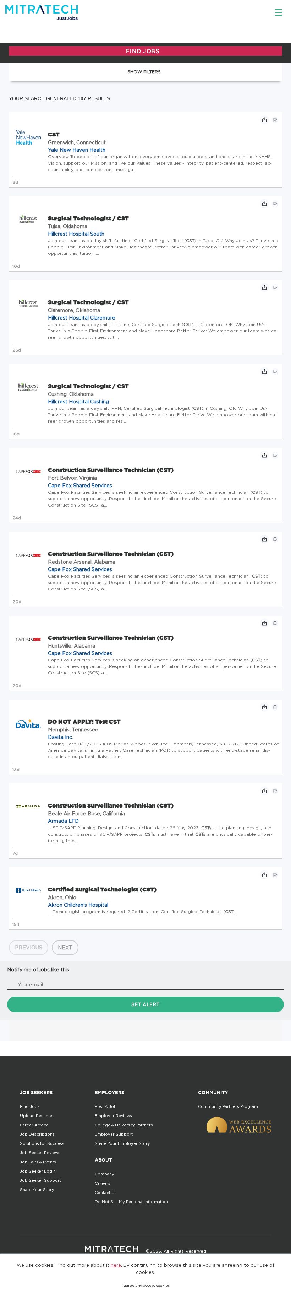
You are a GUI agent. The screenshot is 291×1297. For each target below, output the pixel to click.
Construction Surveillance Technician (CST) (111, 470)
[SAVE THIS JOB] (275, 119)
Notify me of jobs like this (38, 969)
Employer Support (114, 1134)
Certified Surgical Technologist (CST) (102, 889)
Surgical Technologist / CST (88, 218)
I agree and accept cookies (146, 1285)
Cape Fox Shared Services (80, 485)
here (116, 1265)
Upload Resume (36, 1116)
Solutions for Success (42, 1143)
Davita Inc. (60, 737)
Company (104, 1174)
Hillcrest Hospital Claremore (81, 317)
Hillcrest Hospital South (76, 233)
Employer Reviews (113, 1116)
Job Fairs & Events (38, 1162)
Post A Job (106, 1106)
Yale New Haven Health (76, 149)
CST (54, 134)
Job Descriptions (37, 1134)
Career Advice (34, 1125)
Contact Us (106, 1192)
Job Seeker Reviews (40, 1153)
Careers (102, 1183)
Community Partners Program (228, 1106)
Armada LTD (63, 821)
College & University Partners (124, 1125)
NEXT (65, 947)
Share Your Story (37, 1190)
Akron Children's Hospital (78, 904)
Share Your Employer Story (122, 1143)
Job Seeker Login (38, 1171)
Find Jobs (30, 1106)
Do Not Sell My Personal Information (131, 1202)
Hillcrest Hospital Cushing (78, 401)
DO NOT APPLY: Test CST (84, 721)
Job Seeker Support (40, 1180)
